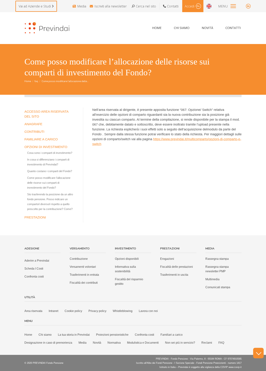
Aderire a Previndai (36, 260)
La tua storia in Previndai (74, 334)
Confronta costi (34, 276)
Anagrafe (33, 124)
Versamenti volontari (83, 266)
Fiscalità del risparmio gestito (129, 281)
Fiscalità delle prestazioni (176, 266)
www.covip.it (235, 367)
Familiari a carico (172, 334)
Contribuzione (79, 258)
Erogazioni (167, 258)
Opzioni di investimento (45, 147)
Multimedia (212, 279)
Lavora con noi (148, 310)
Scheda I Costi (33, 268)
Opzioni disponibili (127, 258)
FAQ (221, 342)
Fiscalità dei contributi (84, 282)
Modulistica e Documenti (143, 342)
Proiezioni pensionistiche (112, 334)
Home (28, 334)
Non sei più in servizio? (180, 342)
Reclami (206, 342)
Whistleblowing (122, 310)
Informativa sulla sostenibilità (125, 269)
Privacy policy (97, 310)
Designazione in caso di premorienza (48, 342)
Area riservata (33, 310)
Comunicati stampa (217, 287)
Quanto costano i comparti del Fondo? (49, 171)
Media (81, 6)
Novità (97, 342)
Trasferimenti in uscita (174, 274)
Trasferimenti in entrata (84, 274)
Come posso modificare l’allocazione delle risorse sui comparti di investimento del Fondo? (48, 182)
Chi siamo (45, 334)
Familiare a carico (41, 139)
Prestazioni (35, 217)
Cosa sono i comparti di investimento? (49, 152)
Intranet (53, 310)
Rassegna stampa (217, 258)
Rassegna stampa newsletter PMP (217, 269)
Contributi (34, 132)
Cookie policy (73, 310)
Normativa (114, 342)
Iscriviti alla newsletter (110, 6)
